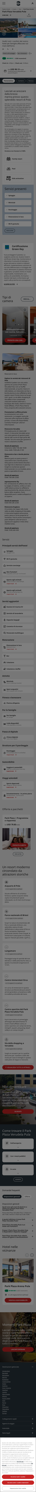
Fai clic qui (20, 1461)
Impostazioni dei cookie (18, 1488)
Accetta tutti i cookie (18, 1477)
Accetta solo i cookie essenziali (18, 1482)
